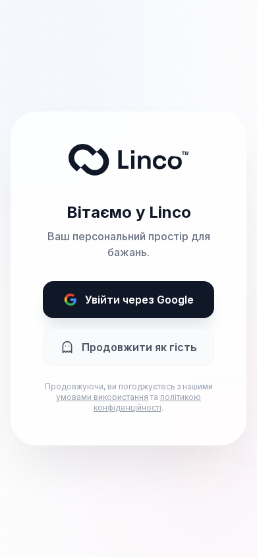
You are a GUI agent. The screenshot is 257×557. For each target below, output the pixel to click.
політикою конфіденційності (147, 402)
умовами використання (102, 397)
